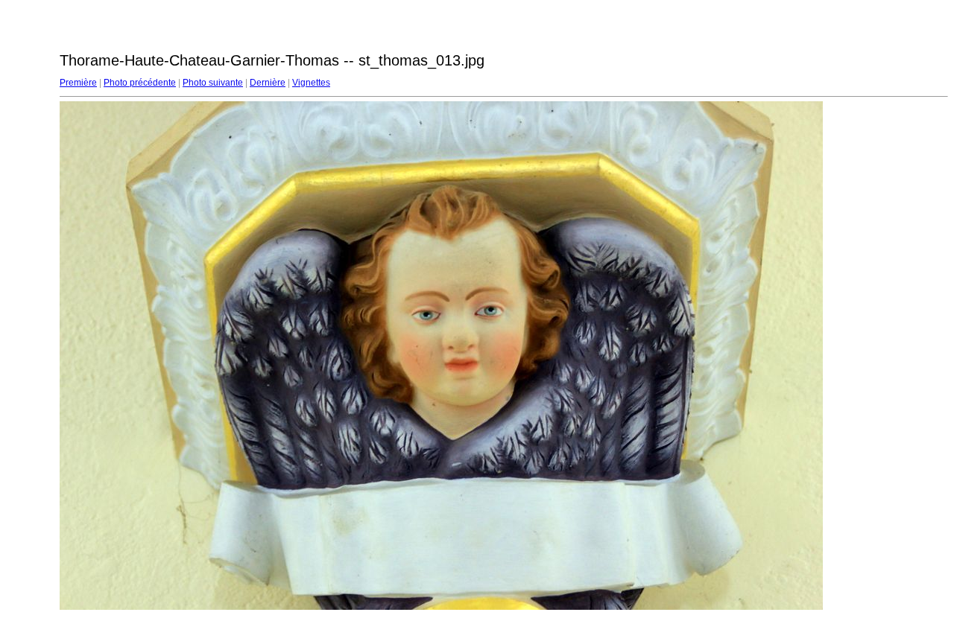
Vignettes (311, 82)
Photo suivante (213, 82)
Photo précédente (140, 82)
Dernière (267, 82)
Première (78, 82)
